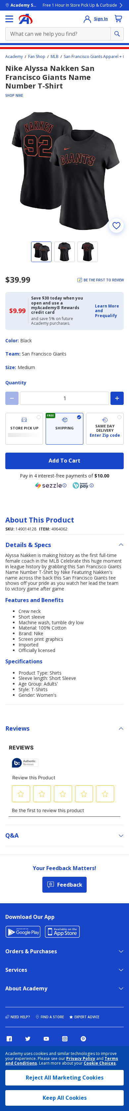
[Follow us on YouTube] (46, 1039)
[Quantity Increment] (117, 398)
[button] (107, 311)
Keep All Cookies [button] (65, 1097)
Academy (14, 56)
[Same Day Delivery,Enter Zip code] (104, 428)
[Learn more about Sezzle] (50, 485)
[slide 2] (64, 252)
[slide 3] (87, 252)
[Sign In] (87, 19)
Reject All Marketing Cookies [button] (65, 1077)
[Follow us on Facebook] (9, 1039)
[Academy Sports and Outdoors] (26, 19)
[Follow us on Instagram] (65, 1039)
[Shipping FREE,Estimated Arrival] (64, 428)
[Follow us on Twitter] (28, 1039)
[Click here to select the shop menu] (9, 19)
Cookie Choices (100, 1063)
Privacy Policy (80, 1058)
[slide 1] (41, 252)
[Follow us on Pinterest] (83, 1039)
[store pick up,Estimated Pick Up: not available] (24, 428)
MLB (55, 56)
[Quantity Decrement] (12, 398)
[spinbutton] (64, 398)
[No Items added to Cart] (118, 18)
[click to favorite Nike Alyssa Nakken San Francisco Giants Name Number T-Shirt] (116, 225)
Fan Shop (36, 56)
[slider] (64, 171)
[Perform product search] (117, 33)
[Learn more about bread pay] (83, 485)
